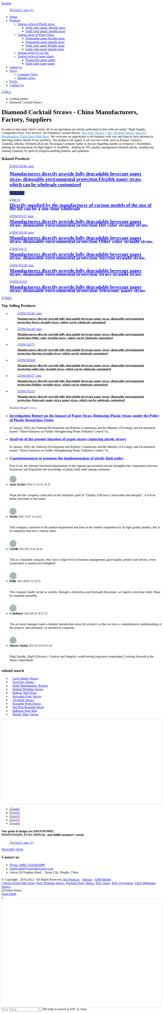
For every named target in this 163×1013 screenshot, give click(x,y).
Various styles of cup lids (33, 53)
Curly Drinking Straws (119, 133)
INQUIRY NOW (12, 849)
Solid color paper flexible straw (45, 45)
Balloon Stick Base (25, 693)
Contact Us (17, 85)
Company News (27, 74)
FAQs (13, 81)
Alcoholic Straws (23, 700)
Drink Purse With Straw (34, 136)
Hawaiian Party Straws (27, 696)
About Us (16, 67)
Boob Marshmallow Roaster (30, 685)
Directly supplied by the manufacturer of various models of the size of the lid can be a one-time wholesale (80, 206)
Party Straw (103, 883)
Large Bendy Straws (25, 678)
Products (15, 20)
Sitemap (87, 879)
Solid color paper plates (40, 63)
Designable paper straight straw (45, 42)
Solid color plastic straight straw (45, 31)
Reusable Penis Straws (27, 703)
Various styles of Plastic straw (36, 24)
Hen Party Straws (93, 133)
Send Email (9, 894)
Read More (17, 193)
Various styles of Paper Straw (35, 35)
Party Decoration (122, 883)
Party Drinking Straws (50, 883)
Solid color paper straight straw (44, 49)
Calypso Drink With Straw (18, 883)
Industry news (26, 78)
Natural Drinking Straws (28, 689)
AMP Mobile (103, 879)
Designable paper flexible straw (45, 38)
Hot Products (71, 879)
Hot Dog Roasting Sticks (28, 707)
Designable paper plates (40, 60)
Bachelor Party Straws (80, 883)
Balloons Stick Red (25, 710)
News (13, 70)
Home (13, 17)
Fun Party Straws (23, 682)
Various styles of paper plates (35, 56)
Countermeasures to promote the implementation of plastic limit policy (67, 458)
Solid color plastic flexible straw (45, 27)
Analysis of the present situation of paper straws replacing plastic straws (68, 439)
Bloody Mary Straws (26, 714)
